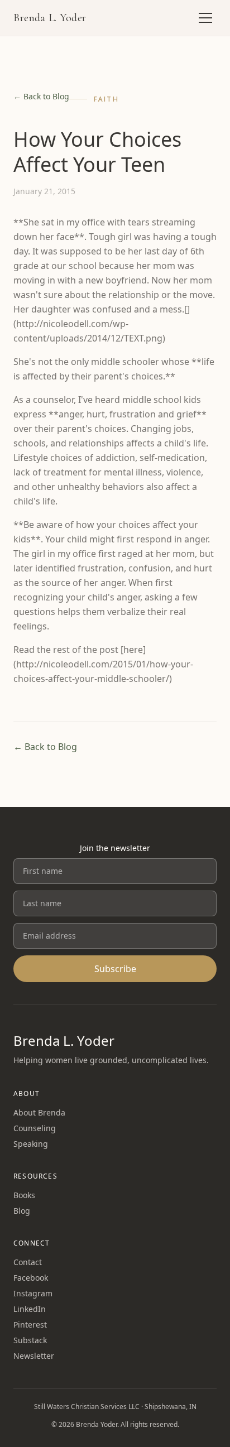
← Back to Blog (41, 96)
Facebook (30, 1277)
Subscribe (115, 969)
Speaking (30, 1143)
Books (24, 1195)
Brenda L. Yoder (50, 18)
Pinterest (30, 1324)
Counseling (34, 1128)
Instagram (32, 1293)
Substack (30, 1340)
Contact (27, 1262)
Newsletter (33, 1355)
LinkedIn (29, 1309)
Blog (21, 1210)
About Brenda (39, 1112)
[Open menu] (205, 17)
